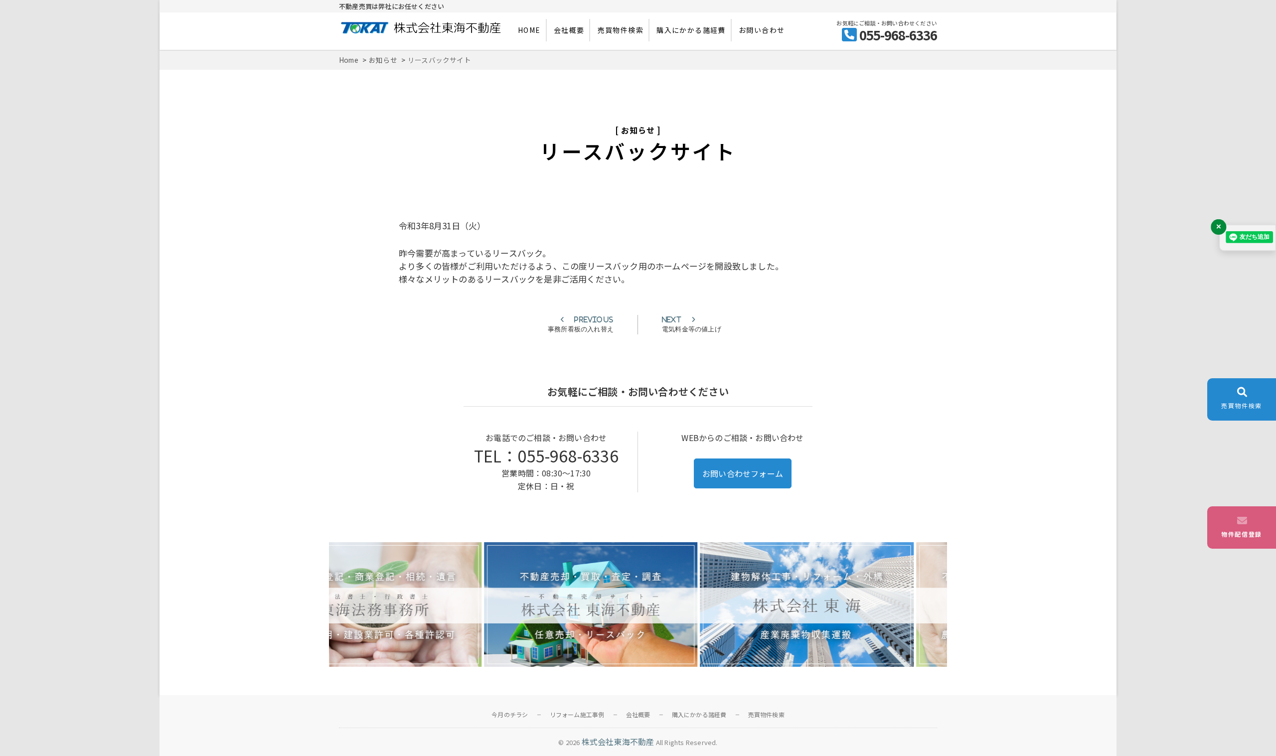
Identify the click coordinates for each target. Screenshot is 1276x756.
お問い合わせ (762, 30)
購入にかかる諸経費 (691, 30)
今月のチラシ (509, 714)
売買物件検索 (620, 30)
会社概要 (569, 30)
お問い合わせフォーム (742, 473)
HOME (529, 30)
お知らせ (637, 130)
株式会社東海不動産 (618, 742)
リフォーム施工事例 (577, 714)
